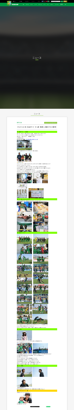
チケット (31, 4)
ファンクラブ (56, 4)
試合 (23, 4)
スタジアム (27, 4)
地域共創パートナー (61, 4)
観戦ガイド (14, 1)
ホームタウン (26, 1)
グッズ (39, 1)
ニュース (35, 4)
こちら (22, 138)
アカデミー (51, 4)
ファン (48, 4)
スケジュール (40, 4)
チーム (44, 4)
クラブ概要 (20, 1)
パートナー (33, 1)
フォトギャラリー (52, 122)
